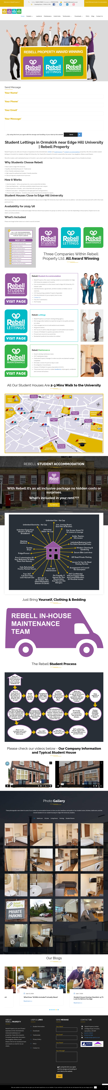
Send (71, 134)
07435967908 (54, 2)
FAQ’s (87, 16)
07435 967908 (88, 1035)
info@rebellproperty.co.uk (70, 2)
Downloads (78, 16)
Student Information (39, 1026)
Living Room (54, 818)
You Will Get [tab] (54, 505)
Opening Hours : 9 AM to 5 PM (42, 4)
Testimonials (66, 16)
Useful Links (57, 16)
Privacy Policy (37, 1039)
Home (22, 16)
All (34, 818)
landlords (58, 369)
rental (49, 152)
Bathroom (40, 818)
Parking (61, 818)
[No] (106, 1087)
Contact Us (99, 16)
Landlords (39, 16)
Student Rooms (70, 818)
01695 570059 (39, 2)
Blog (92, 16)
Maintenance (47, 16)
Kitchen (46, 818)
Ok (95, 1087)
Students (28, 16)
